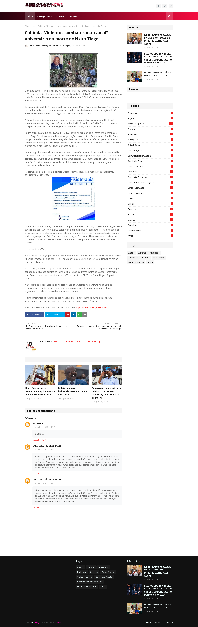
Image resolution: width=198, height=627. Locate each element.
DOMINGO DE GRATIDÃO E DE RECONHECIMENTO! (157, 74)
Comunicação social (150, 150)
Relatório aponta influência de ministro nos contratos (72, 391)
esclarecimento (150, 230)
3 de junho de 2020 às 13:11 (44, 483)
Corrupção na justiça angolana (150, 182)
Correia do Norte (150, 166)
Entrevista (150, 219)
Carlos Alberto (108, 572)
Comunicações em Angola (150, 155)
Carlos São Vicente (104, 577)
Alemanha (150, 113)
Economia (150, 214)
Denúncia (150, 209)
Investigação (158, 257)
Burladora (81, 572)
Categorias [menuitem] (43, 16)
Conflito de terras (150, 161)
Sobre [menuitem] (73, 16)
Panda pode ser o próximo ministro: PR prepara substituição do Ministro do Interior (106, 393)
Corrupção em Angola (150, 177)
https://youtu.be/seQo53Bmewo (92, 307)
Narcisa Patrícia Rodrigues (46, 446)
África (150, 235)
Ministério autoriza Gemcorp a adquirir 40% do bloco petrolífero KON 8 (40, 391)
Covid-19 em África (150, 193)
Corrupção (150, 171)
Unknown (37, 423)
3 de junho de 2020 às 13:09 (44, 449)
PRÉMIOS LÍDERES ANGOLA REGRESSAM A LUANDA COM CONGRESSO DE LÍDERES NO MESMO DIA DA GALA (158, 58)
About (158, 622)
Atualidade (150, 134)
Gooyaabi (58, 622)
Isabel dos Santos (136, 262)
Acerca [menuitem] (60, 16)
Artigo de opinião (150, 123)
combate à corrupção (87, 586)
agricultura (150, 225)
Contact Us (168, 622)
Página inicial (30, 26)
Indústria (146, 257)
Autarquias (150, 139)
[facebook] (158, 6)
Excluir (44, 440)
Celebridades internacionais (89, 581)
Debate (150, 203)
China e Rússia (150, 145)
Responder (36, 440)
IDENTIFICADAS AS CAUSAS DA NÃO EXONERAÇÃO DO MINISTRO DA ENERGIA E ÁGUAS (157, 39)
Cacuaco (94, 572)
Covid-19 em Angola (150, 187)
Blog (37, 622)
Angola (150, 118)
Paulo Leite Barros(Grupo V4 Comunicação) (50, 45)
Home (148, 622)
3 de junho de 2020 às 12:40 (44, 427)
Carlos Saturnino (84, 577)
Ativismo (150, 129)
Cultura (150, 198)
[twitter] (164, 6)
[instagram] (171, 6)
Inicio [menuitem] (30, 16)
